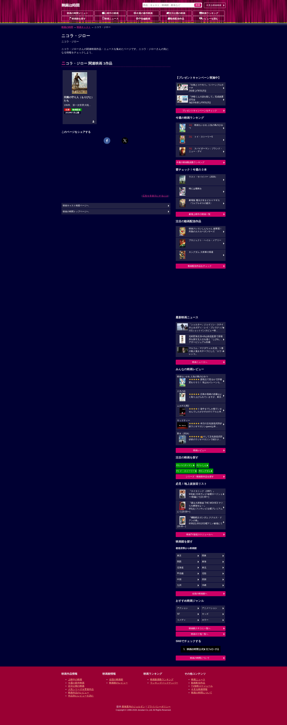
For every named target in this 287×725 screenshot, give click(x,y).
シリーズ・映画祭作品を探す (200, 476)
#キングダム (205, 471)
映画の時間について (199, 658)
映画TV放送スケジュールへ (199, 534)
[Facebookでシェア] (107, 140)
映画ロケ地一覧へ (199, 634)
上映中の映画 (112, 13)
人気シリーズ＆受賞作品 (81, 689)
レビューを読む (210, 18)
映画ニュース (112, 18)
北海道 (180, 567)
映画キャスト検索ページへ (76, 205)
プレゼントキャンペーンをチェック (199, 110)
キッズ (205, 614)
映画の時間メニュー (77, 13)
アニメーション (209, 608)
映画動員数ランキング (161, 679)
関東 (204, 555)
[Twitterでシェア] (125, 140)
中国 (179, 579)
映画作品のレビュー (78, 692)
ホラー (205, 620)
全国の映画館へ (199, 593)
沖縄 (204, 585)
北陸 (204, 573)
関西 (179, 561)
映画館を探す (79, 18)
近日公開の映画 (177, 13)
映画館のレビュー (118, 682)
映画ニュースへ (199, 362)
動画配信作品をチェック (200, 266)
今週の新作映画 (144, 13)
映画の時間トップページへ (76, 211)
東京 (179, 555)
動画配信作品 (177, 18)
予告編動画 (144, 18)
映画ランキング (210, 13)
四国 (204, 579)
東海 (204, 561)
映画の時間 (67, 27)
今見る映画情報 (199, 689)
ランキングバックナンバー (164, 682)
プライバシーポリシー (159, 706)
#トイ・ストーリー (185, 471)
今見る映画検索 (213, 5)
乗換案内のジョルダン (133, 706)
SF (178, 614)
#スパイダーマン (184, 465)
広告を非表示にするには (155, 195)
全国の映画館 (116, 679)
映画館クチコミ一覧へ (199, 628)
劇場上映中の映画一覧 (199, 214)
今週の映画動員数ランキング (190, 162)
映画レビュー (199, 450)
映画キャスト (84, 27)
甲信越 (180, 573)
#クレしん (201, 465)
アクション (182, 608)
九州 (179, 585)
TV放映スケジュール (202, 686)
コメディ (181, 620)
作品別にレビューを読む (81, 695)
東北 (204, 567)
